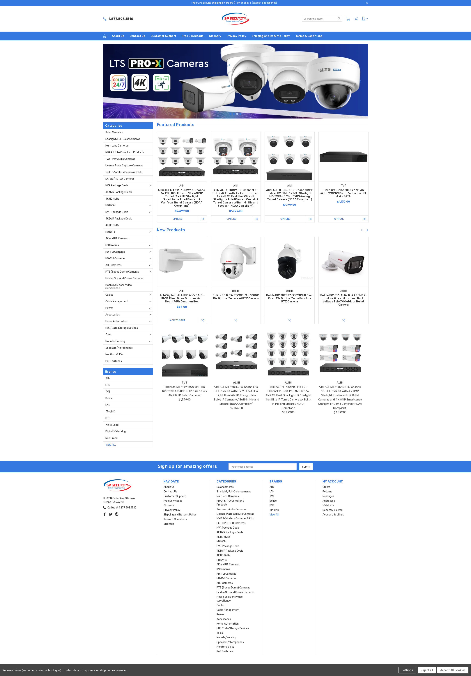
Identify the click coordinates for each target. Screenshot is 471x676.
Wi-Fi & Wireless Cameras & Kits (124, 172)
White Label (112, 424)
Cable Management (116, 301)
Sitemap (169, 523)
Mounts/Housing (115, 341)
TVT (107, 391)
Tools (108, 334)
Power (109, 308)
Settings (407, 670)
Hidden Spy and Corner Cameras (124, 278)
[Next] (360, 81)
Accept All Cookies (452, 670)
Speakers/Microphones (119, 347)
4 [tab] (240, 114)
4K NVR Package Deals (118, 192)
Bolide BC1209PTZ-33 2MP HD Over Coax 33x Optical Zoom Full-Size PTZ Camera (289, 298)
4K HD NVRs (112, 198)
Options (178, 218)
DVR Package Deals (116, 212)
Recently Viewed (333, 510)
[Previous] (110, 81)
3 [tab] (237, 114)
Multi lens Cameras (116, 145)
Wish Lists (328, 505)
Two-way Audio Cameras (120, 159)
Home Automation (116, 321)
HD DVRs (110, 232)
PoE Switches (113, 361)
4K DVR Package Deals (118, 218)
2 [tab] (234, 114)
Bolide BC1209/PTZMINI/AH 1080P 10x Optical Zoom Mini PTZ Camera (236, 297)
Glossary (215, 36)
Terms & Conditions (308, 36)
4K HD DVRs (112, 225)
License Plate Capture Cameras (124, 165)
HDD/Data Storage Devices (121, 328)
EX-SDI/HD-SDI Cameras (119, 178)
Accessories (112, 314)
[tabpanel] (235, 81)
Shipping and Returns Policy (271, 36)
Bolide (109, 398)
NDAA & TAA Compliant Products (124, 152)
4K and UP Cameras (117, 238)
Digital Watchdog (115, 431)
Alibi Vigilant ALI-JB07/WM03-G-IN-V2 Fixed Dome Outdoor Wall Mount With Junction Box (182, 298)
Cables (109, 294)
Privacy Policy (236, 36)
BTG (108, 418)
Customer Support (163, 36)
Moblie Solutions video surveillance (118, 286)
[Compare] (356, 19)
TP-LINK (110, 411)
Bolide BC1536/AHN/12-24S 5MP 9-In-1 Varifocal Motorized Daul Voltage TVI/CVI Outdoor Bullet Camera (343, 300)
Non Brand (111, 438)
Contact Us (137, 36)
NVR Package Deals (116, 185)
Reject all (427, 670)
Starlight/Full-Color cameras (122, 139)
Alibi (107, 378)
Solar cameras (114, 132)
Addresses (329, 500)
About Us (118, 36)
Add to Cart (177, 320)
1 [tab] (230, 114)
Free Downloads (192, 36)
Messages (328, 496)
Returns (327, 491)
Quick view (181, 166)
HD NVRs (110, 205)
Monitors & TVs (114, 354)
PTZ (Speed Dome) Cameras (122, 271)
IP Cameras (112, 245)
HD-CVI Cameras (115, 258)
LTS (107, 385)
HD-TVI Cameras (115, 251)
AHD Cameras (113, 265)
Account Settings (333, 514)
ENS (107, 405)
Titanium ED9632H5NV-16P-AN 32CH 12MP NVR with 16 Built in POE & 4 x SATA (343, 193)
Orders (326, 487)
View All (110, 444)
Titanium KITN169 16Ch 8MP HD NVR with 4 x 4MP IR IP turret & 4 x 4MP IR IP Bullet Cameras (184, 391)
